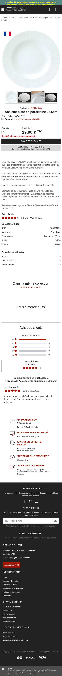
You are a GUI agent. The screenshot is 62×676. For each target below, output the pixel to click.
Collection (31, 108)
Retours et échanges (11, 592)
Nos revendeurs (9, 614)
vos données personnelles (45, 526)
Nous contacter (9, 632)
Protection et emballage (13, 588)
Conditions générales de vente (15, 640)
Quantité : (6, 128)
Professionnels (9, 621)
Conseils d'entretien (11, 581)
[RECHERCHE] (47, 9)
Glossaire (7, 596)
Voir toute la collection (31, 287)
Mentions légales (10, 636)
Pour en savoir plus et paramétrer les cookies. (23, 674)
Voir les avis (36, 218)
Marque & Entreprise (11, 607)
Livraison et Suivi (10, 585)
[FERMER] (3, 669)
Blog (5, 577)
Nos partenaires (9, 618)
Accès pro (13, 565)
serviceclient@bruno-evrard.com (16, 558)
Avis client (21, 538)
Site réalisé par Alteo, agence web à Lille (43, 652)
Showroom (7, 610)
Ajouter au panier (31, 141)
